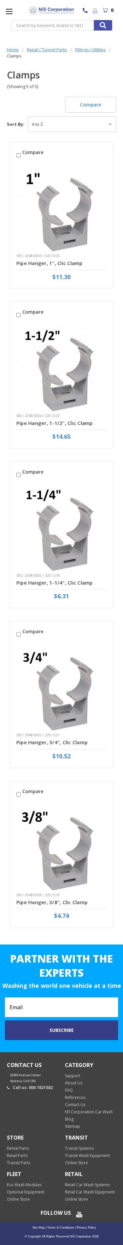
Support (72, 1075)
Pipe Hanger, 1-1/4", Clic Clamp (54, 582)
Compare (90, 104)
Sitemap (72, 1126)
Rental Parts (18, 1148)
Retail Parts (17, 1155)
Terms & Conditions (60, 1227)
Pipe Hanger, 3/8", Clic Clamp (52, 902)
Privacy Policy (86, 1227)
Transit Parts (18, 1163)
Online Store (76, 1163)
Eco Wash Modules (24, 1185)
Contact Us (75, 1104)
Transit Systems (79, 1148)
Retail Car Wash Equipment (90, 1192)
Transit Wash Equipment (87, 1155)
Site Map (38, 1227)
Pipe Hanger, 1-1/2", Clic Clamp (54, 423)
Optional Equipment (25, 1192)
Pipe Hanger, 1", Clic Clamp (49, 263)
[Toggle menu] (9, 11)
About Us (73, 1083)
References (75, 1097)
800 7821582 (87, 11)
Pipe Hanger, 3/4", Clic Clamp (52, 742)
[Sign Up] (95, 11)
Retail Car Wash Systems (87, 1185)
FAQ (69, 1090)
